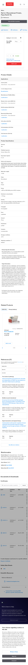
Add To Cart (14, 63)
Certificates (15, 30)
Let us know (20, 362)
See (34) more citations (14, 445)
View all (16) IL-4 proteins (14, 21)
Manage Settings (14, 651)
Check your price (10, 59)
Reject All (14, 656)
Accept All (14, 660)
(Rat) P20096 (9, 465)
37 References (5, 17)
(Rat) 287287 (11, 468)
